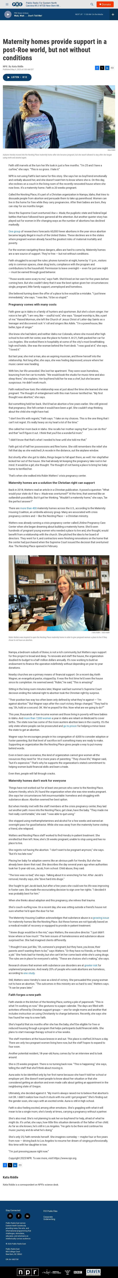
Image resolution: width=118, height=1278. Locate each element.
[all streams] (114, 14)
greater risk (90, 965)
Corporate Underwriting (49, 1218)
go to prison (70, 725)
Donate (106, 4)
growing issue (101, 917)
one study (29, 973)
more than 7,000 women (37, 718)
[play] (8, 14)
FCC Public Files (50, 1211)
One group (14, 231)
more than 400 (28, 508)
